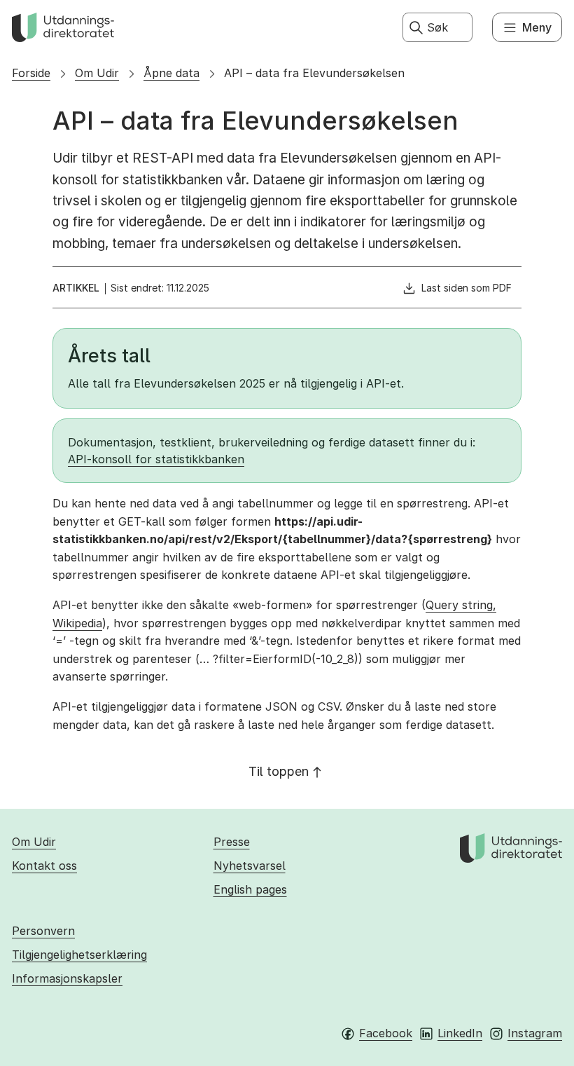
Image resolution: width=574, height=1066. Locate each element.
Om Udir (97, 73)
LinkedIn (460, 1033)
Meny (537, 27)
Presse (232, 842)
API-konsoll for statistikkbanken (156, 459)
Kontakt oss (44, 866)
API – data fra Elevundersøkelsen (314, 73)
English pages (250, 889)
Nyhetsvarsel (250, 866)
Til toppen (278, 771)
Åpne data (172, 73)
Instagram (534, 1033)
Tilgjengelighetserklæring (79, 955)
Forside (31, 73)
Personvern (43, 931)
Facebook (385, 1033)
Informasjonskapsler (67, 978)
